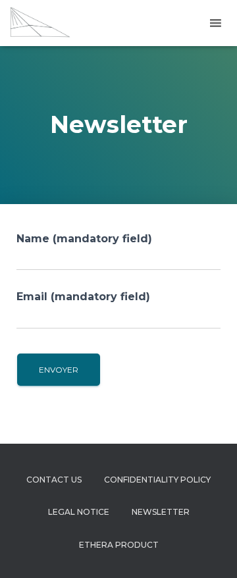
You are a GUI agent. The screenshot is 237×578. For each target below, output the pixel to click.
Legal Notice (78, 512)
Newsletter (161, 512)
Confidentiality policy (157, 480)
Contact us (54, 480)
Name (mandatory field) (84, 238)
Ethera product (119, 545)
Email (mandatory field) (83, 296)
